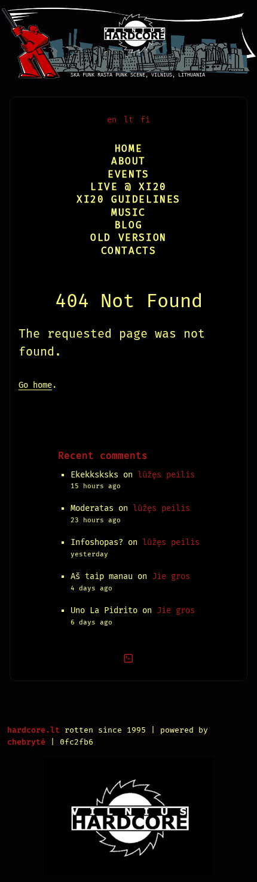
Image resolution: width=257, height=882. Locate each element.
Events (128, 174)
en (112, 120)
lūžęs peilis (166, 475)
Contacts (129, 250)
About (128, 161)
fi (145, 120)
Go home (35, 385)
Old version (128, 237)
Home (128, 148)
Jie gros (171, 576)
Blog (128, 225)
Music (128, 212)
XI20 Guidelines (128, 199)
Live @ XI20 (128, 186)
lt (128, 120)
